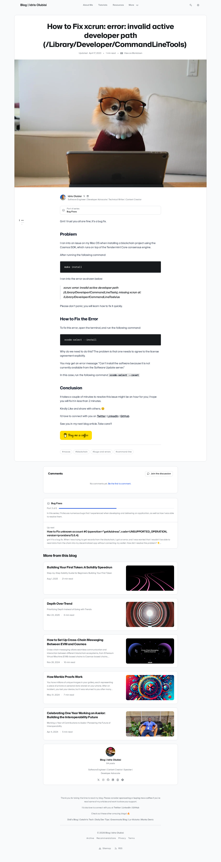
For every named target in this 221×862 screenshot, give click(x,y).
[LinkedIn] (87, 196)
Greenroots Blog (118, 820)
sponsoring (125, 798)
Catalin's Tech (86, 820)
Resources (118, 5)
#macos (66, 452)
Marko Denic (147, 820)
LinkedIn (112, 416)
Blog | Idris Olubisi (33, 5)
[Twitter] (98, 780)
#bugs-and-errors (101, 452)
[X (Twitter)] (84, 196)
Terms (131, 838)
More (131, 5)
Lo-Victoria (134, 820)
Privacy (122, 838)
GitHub (124, 416)
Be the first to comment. (119, 484)
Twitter (101, 416)
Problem (23, 226)
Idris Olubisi (75, 196)
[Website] (117, 780)
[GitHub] (108, 780)
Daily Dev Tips (102, 820)
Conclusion (24, 234)
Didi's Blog (72, 820)
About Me (88, 5)
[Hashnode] (122, 780)
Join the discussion (161, 474)
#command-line (124, 452)
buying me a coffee (143, 798)
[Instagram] (103, 780)
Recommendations (106, 838)
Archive (90, 838)
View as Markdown (133, 53)
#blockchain (81, 452)
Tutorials (102, 5)
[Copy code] (157, 265)
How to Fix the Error (28, 230)
